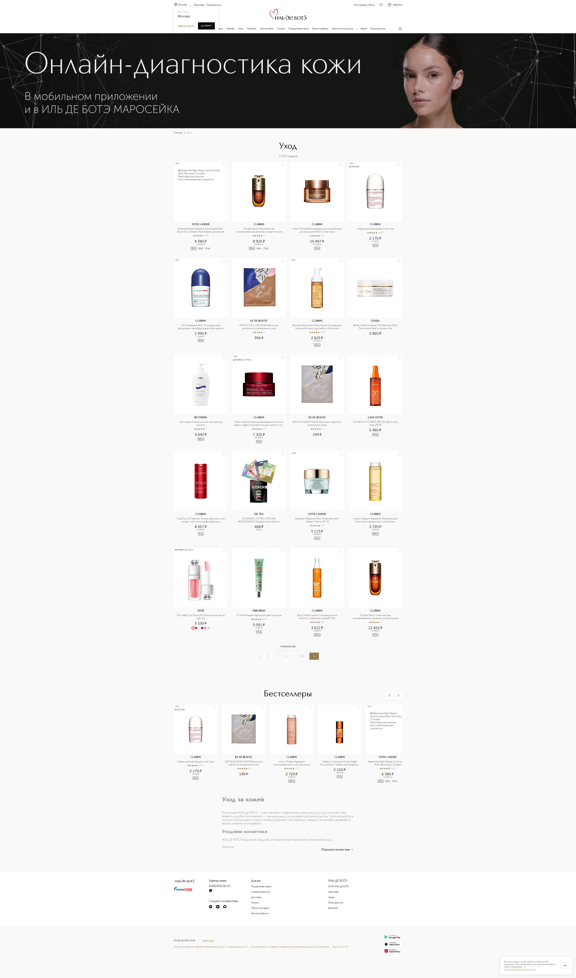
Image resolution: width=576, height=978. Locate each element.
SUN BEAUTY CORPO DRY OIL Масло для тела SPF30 (375, 423)
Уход (240, 29)
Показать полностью (335, 849)
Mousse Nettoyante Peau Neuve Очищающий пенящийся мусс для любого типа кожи (317, 327)
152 (302, 656)
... (295, 656)
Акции (363, 29)
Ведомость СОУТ (341, 947)
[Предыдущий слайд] (389, 695)
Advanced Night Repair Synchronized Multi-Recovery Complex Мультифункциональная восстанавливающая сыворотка (201, 230)
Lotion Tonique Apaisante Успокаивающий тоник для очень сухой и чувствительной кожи (292, 763)
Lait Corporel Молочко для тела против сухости (201, 423)
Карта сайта (208, 940)
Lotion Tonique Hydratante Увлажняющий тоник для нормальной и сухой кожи (375, 520)
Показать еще (288, 647)
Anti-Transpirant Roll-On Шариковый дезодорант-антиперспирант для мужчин (201, 327)
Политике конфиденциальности (520, 969)
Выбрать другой (186, 26)
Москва (182, 5)
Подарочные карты (298, 29)
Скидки (281, 29)
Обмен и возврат (260, 908)
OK (565, 966)
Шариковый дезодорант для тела (375, 228)
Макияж (230, 29)
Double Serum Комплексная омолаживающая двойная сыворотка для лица (259, 230)
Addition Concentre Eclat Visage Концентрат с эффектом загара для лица (339, 763)
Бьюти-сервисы (320, 29)
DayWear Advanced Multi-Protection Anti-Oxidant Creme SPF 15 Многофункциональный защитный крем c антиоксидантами (317, 520)
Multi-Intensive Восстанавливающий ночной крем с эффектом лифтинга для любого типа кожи (259, 424)
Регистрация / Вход (364, 5)
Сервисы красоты (260, 892)
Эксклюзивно (267, 29)
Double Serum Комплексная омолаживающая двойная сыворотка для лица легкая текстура (376, 617)
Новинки (251, 29)
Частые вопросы (259, 913)
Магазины (199, 5)
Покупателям (214, 5)
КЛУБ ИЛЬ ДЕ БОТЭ (338, 886)
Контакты (333, 908)
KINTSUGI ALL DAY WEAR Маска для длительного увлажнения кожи (259, 327)
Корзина (397, 5)
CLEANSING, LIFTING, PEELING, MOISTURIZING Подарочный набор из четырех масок (259, 520)
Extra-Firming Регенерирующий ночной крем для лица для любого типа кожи (317, 230)
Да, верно (206, 26)
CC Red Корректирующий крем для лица (258, 615)
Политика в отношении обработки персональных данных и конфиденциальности (210, 947)
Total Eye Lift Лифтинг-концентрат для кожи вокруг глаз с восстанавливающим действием (201, 520)
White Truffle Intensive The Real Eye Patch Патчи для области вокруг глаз (375, 327)
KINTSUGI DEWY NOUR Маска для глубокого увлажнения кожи (317, 423)
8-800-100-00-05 (220, 886)
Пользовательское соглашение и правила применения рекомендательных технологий (290, 947)
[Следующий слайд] (398, 695)
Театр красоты (377, 29)
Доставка (256, 897)
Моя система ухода (342, 29)
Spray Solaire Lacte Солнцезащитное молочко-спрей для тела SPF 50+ (317, 617)
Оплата (255, 903)
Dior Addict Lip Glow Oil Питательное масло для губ (201, 617)
